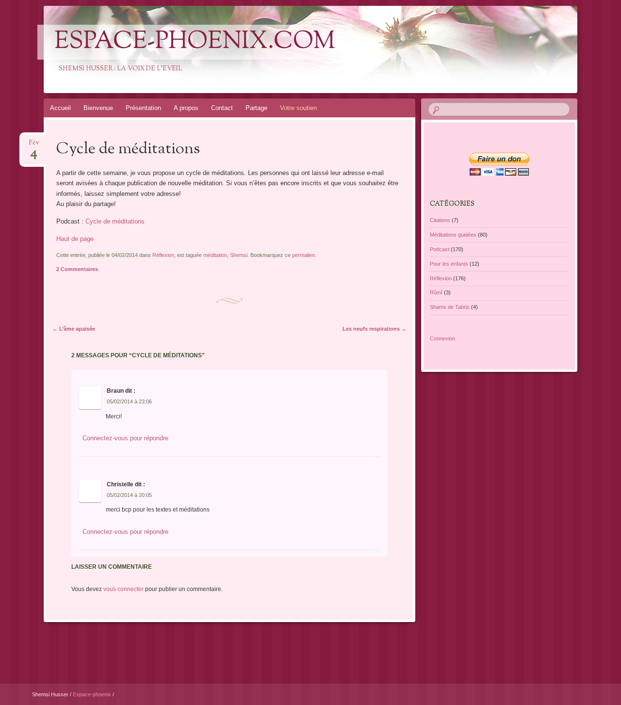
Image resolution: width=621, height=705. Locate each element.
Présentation (143, 108)
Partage (256, 108)
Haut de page (75, 238)
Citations (440, 220)
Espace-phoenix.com (194, 42)
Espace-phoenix (93, 694)
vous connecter (123, 589)
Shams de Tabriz (450, 307)
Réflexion (163, 255)
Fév (34, 146)
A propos (186, 108)
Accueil (60, 108)
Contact (222, 108)
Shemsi (238, 255)
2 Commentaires (77, 269)
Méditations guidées (453, 235)
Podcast (439, 249)
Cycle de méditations (115, 221)
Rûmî (436, 292)
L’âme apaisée (73, 329)
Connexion (442, 338)
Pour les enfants (449, 264)
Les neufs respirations (375, 329)
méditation (215, 255)
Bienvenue (98, 108)
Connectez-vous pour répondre (125, 438)
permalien (303, 255)
